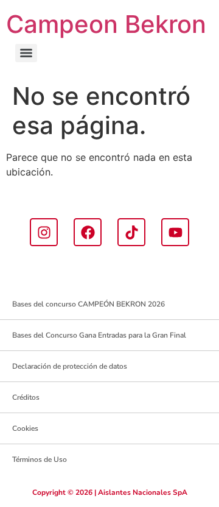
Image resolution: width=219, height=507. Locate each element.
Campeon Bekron (106, 24)
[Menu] (26, 53)
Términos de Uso (39, 459)
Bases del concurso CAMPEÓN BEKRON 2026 (88, 304)
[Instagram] (44, 232)
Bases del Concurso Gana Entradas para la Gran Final (99, 335)
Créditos (26, 397)
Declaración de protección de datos (69, 366)
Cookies (25, 428)
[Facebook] (88, 232)
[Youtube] (175, 232)
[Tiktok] (131, 232)
